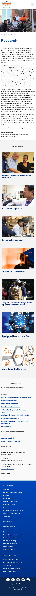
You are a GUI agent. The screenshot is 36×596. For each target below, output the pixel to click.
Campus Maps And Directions (12, 538)
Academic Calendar (9, 526)
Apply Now (6, 489)
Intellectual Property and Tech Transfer (16, 337)
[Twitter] (18, 580)
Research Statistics (8, 438)
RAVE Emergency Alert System (12, 562)
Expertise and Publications (14, 369)
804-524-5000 (18, 589)
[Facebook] (8, 580)
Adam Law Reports (9, 549)
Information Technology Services (13, 510)
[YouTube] (23, 580)
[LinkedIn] (13, 580)
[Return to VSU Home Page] (1, 34)
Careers (5, 529)
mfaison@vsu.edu (7, 469)
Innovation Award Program (10, 441)
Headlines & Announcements (12, 568)
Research (6, 34)
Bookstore (6, 495)
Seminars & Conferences (13, 271)
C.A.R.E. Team (7, 516)
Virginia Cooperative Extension (13, 535)
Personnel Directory (9, 541)
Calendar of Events (9, 571)
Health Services (8, 546)
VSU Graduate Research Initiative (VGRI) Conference (15, 422)
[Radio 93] (28, 580)
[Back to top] (33, 590)
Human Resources (9, 504)
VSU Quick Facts (6, 426)
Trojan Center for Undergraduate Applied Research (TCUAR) (17, 304)
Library (5, 507)
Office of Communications (11, 513)
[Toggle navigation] (32, 4)
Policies (18, 593)
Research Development (12, 240)
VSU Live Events (8, 565)
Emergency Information (10, 501)
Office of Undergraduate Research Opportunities (13, 411)
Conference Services (10, 543)
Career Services (8, 498)
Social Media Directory (10, 559)
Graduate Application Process (12, 492)
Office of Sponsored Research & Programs (16, 176)
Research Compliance (12, 209)
